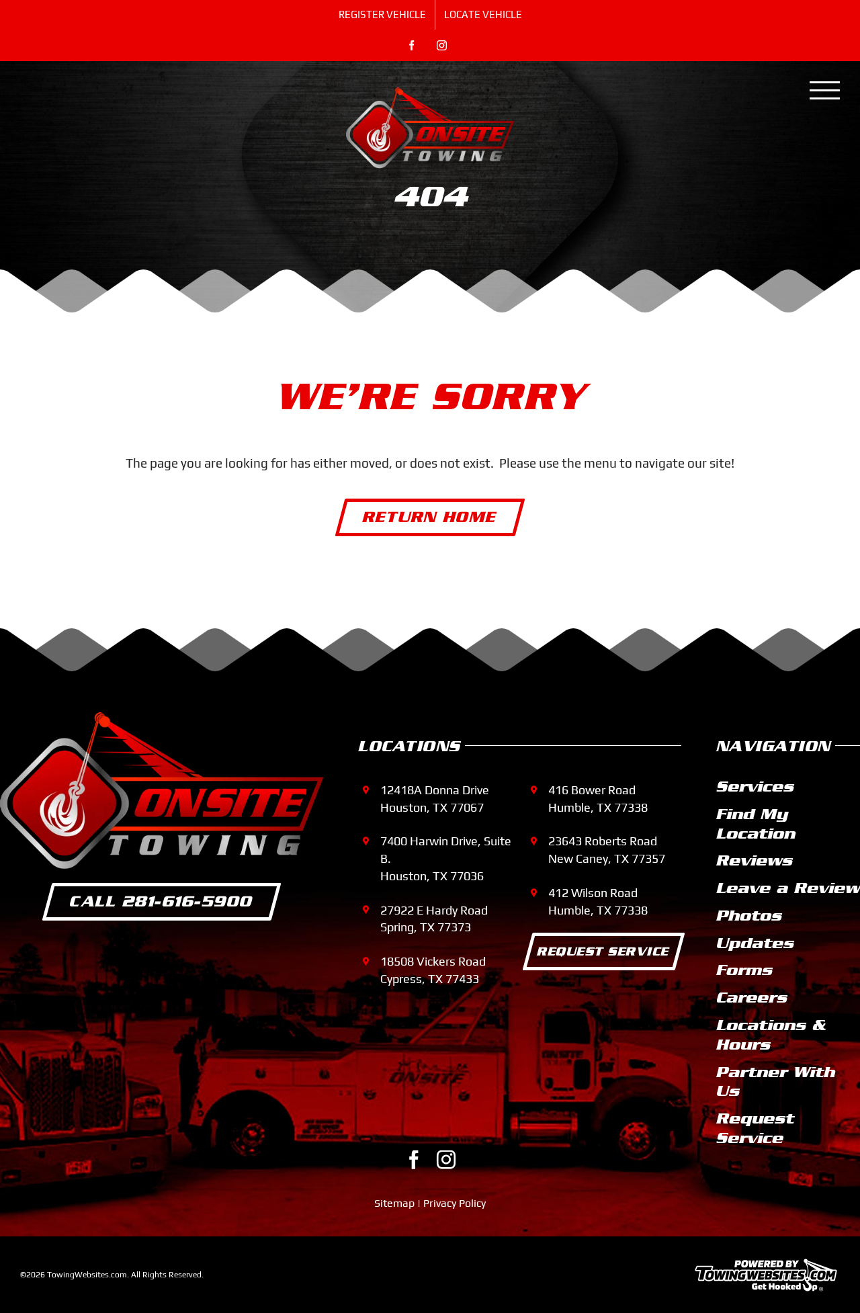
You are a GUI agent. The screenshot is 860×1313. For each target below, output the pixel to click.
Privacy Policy (454, 1203)
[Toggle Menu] (825, 90)
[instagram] (446, 1159)
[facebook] (413, 1159)
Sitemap (394, 1203)
